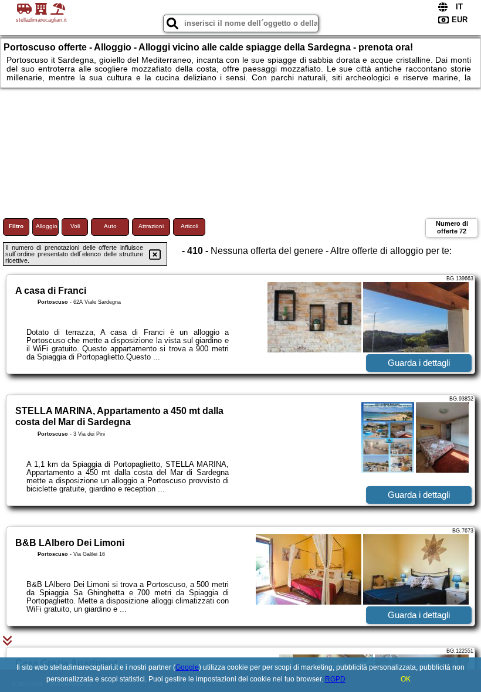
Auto (110, 226)
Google (187, 667)
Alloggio (46, 226)
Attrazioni (151, 226)
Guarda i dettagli (419, 363)
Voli (75, 226)
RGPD (335, 679)
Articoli (189, 226)
